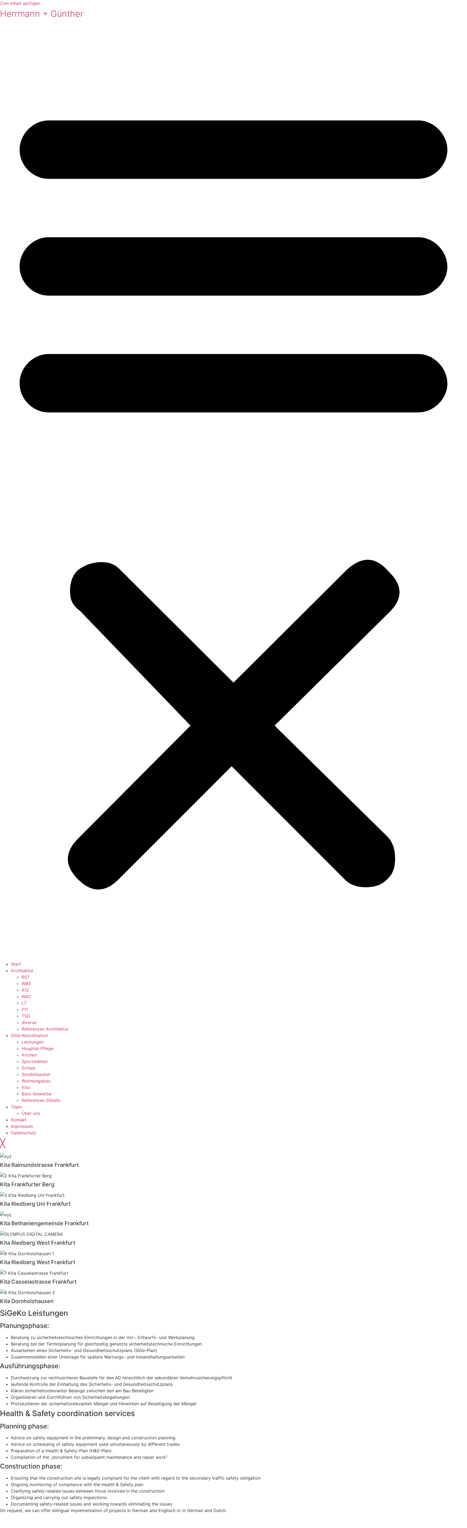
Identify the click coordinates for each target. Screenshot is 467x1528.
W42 (26, 996)
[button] (233, 492)
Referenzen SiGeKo (41, 1100)
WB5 (26, 983)
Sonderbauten (36, 1074)
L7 (24, 1003)
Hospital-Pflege (38, 1048)
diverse (29, 1022)
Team (16, 1107)
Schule (28, 1068)
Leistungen (33, 1042)
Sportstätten (35, 1061)
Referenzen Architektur (45, 1029)
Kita (26, 1087)
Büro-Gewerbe (36, 1094)
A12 (25, 990)
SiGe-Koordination (29, 1035)
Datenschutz (23, 1132)
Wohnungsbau (36, 1081)
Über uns (31, 1113)
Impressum (22, 1126)
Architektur (22, 970)
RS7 (25, 977)
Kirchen (29, 1055)
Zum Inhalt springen (20, 3)
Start (16, 964)
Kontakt (18, 1119)
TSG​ (26, 1016)
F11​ (25, 1009)
